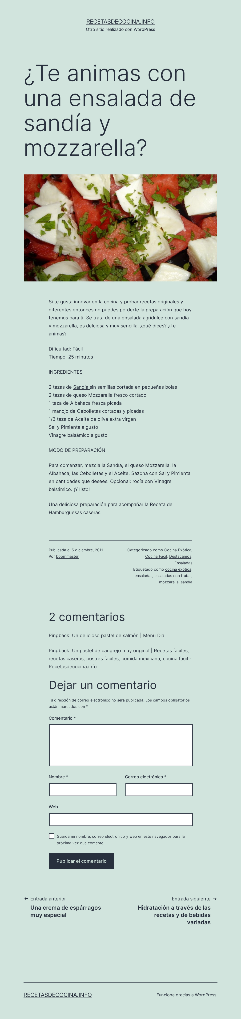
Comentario (62, 718)
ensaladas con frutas (172, 575)
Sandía (81, 387)
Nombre (58, 776)
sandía (186, 582)
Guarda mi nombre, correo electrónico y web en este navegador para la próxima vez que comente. (121, 839)
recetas (148, 302)
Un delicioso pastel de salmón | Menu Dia (118, 635)
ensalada (132, 318)
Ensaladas (183, 563)
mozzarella (169, 582)
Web (53, 806)
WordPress (205, 994)
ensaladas (143, 575)
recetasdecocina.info (120, 21)
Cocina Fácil (156, 556)
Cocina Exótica (177, 550)
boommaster (67, 556)
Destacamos (180, 556)
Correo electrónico (145, 776)
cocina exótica (178, 569)
